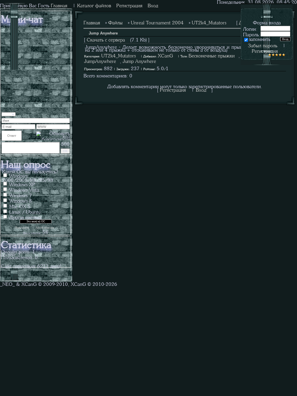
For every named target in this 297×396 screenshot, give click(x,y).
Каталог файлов (94, 4)
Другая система (25, 216)
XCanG (165, 55)
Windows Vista (24, 189)
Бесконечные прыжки (212, 55)
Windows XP (22, 183)
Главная (92, 22)
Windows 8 (20, 200)
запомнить (259, 38)
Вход (153, 4)
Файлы (115, 22)
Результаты (22, 227)
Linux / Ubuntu (24, 211)
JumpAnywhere (100, 60)
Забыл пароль (262, 44)
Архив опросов (45, 227)
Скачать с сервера (106, 39)
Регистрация (129, 4)
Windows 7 (20, 194)
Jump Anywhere (139, 60)
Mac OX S (19, 205)
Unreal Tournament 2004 (157, 22)
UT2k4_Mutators (209, 22)
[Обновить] (66, 113)
